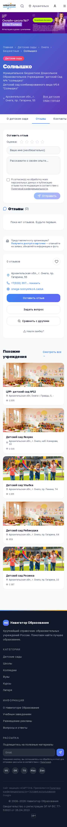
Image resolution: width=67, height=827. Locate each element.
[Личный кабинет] (55, 6)
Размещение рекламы (17, 720)
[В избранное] (56, 261)
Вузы (6, 676)
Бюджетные (11, 50)
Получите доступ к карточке (28, 243)
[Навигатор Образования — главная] (9, 6)
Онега (45, 47)
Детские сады (27, 47)
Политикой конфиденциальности (29, 188)
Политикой (45, 762)
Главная (8, 47)
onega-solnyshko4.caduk (27, 289)
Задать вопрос (34, 309)
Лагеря (7, 690)
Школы (7, 663)
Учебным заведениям (17, 714)
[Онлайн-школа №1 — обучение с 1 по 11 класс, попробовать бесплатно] (33, 22)
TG (24, 770)
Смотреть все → (52, 353)
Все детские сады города (51, 98)
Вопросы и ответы (15, 727)
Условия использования (42, 791)
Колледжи (10, 670)
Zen (42, 770)
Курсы (7, 683)
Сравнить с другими (35, 321)
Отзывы (41, 118)
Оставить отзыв (33, 298)
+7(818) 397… (25, 283)
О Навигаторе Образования (21, 707)
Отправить (49, 195)
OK (15, 770)
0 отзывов (13, 261)
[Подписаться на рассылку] (60, 752)
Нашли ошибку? (35, 331)
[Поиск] (22, 6)
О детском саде (17, 118)
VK (6, 770)
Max (33, 770)
